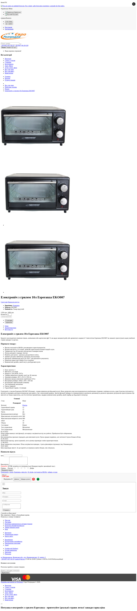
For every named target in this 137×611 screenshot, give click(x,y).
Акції (7, 545)
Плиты (24, 405)
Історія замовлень (11, 550)
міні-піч (24, 472)
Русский (15, 14)
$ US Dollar (9, 21)
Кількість (4, 314)
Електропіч (5, 472)
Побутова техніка (11, 87)
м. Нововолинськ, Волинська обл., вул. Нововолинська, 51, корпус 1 (23, 557)
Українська (17, 12)
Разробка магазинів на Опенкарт (12, 582)
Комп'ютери (9, 73)
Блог (6, 529)
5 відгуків (4, 302)
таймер (50, 472)
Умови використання (12, 527)
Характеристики (10, 328)
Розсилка (8, 554)
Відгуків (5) (9, 329)
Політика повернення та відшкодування (18, 524)
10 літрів (30, 472)
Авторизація (9, 29)
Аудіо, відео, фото (11, 68)
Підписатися (5, 572)
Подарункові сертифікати (13, 541)
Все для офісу (9, 71)
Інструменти (9, 64)
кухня (55, 472)
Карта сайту (9, 536)
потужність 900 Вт (40, 472)
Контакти (8, 533)
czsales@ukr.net (20, 559)
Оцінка (3, 468)
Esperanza (16, 305)
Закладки (8, 552)
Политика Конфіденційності (14, 525)
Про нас (7, 520)
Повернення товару (11, 534)
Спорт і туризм (10, 60)
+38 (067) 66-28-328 (21, 45)
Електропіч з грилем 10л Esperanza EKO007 (20, 91)
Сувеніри (8, 62)
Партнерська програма (12, 543)
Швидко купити (25, 479)
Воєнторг (8, 59)
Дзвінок (16, 479)
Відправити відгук (7, 470)
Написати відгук (13, 302)
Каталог (7, 78)
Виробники (9, 540)
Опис (7, 326)
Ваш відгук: (5, 464)
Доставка (8, 522)
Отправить (6, 510)
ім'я (2, 456)
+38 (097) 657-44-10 (7, 45)
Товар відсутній (6, 316)
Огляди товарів (10, 80)
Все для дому (9, 69)
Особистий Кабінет (11, 548)
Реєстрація (8, 27)
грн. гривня (9, 24)
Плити (7, 89)
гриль (11, 472)
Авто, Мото (9, 66)
